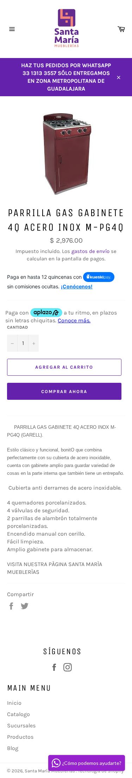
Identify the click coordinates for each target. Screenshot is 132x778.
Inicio (14, 702)
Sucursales (21, 725)
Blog (12, 748)
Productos (20, 736)
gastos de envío (90, 251)
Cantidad (17, 327)
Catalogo (18, 714)
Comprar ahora (64, 391)
